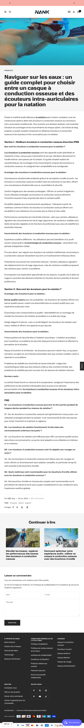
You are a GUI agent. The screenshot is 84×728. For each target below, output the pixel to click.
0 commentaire (39, 498)
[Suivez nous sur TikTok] (46, 696)
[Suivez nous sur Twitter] (40, 690)
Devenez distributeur (12, 659)
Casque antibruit (63, 653)
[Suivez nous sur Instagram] (46, 690)
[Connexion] (74, 12)
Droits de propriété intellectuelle (38, 676)
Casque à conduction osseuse (65, 643)
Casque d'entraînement (66, 666)
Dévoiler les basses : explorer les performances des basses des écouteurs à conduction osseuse (22, 555)
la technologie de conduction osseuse (43, 243)
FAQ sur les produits (12, 692)
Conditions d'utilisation (40, 659)
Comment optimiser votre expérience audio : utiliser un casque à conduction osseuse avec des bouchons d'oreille (60, 555)
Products (8, 70)
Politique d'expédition (39, 644)
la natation (41, 117)
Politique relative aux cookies (39, 665)
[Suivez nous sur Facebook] (34, 690)
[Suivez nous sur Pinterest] (34, 696)
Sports (21, 503)
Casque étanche (63, 658)
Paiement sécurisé (38, 671)
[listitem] (13, 507)
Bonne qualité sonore (14, 300)
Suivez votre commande (13, 696)
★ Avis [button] (82, 366)
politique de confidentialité (41, 655)
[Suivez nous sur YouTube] (40, 696)
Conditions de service (68, 585)
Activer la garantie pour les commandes (14, 701)
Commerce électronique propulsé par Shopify (31, 710)
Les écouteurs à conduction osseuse (22, 152)
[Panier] (78, 12)
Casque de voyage (64, 662)
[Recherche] (10, 12)
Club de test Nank (11, 651)
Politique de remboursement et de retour (42, 649)
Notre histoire (9, 642)
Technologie (9, 655)
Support (28, 503)
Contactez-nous (10, 688)
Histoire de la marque (12, 646)
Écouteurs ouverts (64, 649)
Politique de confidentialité (44, 585)
